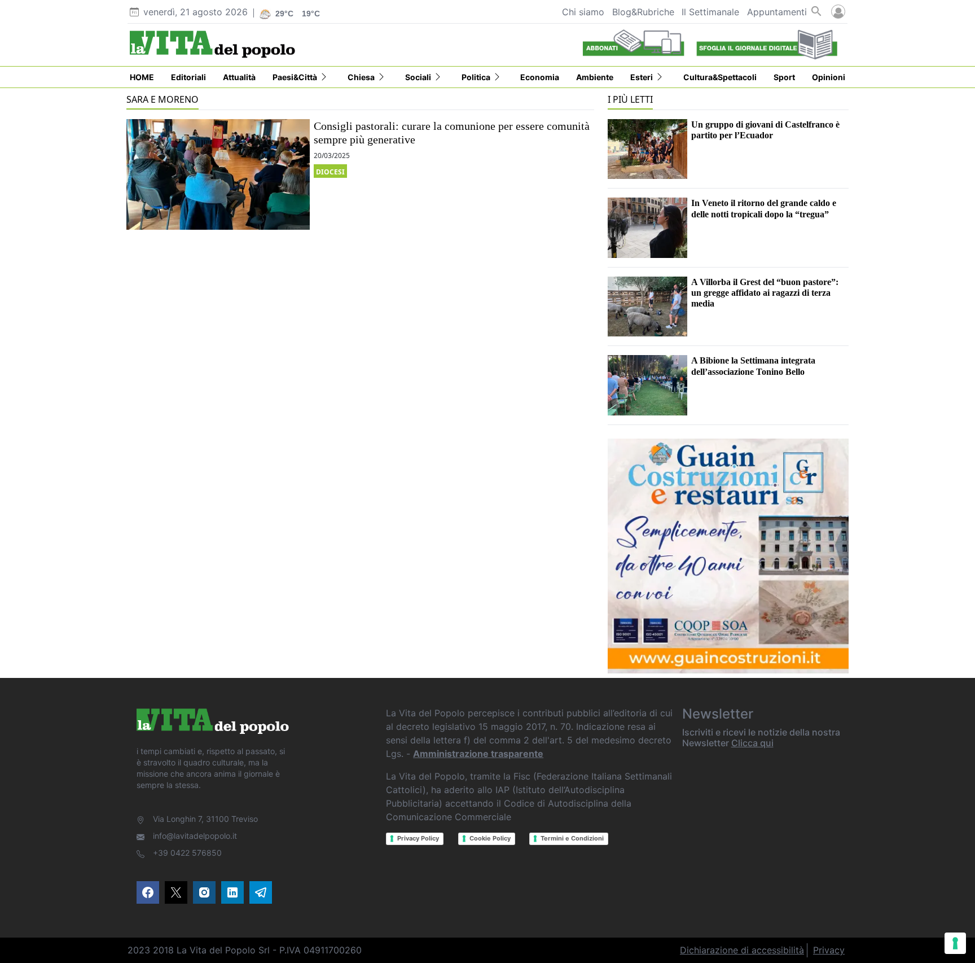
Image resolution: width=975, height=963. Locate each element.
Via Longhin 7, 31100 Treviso (205, 819)
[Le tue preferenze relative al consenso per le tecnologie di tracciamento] (955, 943)
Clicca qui (752, 742)
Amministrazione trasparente (478, 753)
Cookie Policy (490, 838)
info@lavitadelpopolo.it (195, 836)
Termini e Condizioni (572, 838)
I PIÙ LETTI (630, 99)
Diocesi (330, 172)
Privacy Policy (418, 838)
